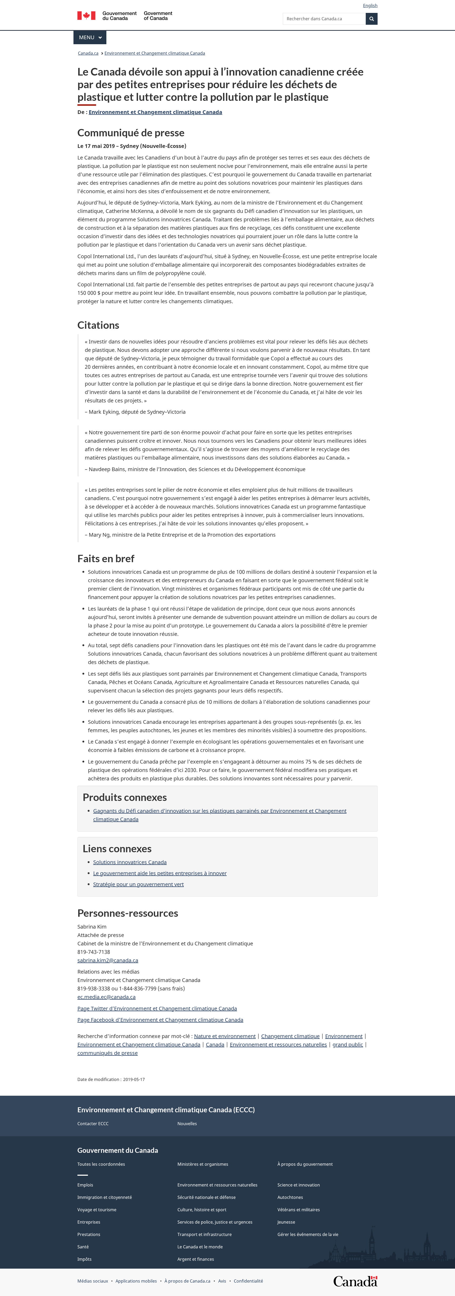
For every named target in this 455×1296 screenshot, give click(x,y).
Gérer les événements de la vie (308, 1234)
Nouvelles (187, 1123)
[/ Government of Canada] (124, 16)
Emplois (85, 1185)
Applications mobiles (136, 1281)
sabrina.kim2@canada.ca (107, 960)
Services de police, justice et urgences (215, 1222)
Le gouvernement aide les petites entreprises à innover (160, 873)
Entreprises (88, 1222)
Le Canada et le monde (200, 1247)
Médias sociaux (92, 1281)
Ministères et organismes (202, 1164)
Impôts (84, 1259)
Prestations (88, 1234)
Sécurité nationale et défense (206, 1197)
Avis (222, 1281)
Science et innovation (299, 1185)
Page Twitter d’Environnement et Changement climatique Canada (157, 1008)
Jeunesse (286, 1222)
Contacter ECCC (92, 1123)
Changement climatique (290, 1036)
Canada (215, 1044)
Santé (83, 1247)
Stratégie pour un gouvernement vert (138, 884)
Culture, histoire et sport (201, 1210)
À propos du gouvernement (305, 1164)
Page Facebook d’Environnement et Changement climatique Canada (160, 1019)
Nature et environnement (225, 1036)
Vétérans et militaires (299, 1210)
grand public (348, 1044)
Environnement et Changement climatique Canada (155, 53)
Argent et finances (195, 1259)
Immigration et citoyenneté (104, 1197)
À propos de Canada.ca (187, 1281)
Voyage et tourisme (96, 1210)
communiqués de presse (107, 1052)
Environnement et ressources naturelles (278, 1044)
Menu (92, 37)
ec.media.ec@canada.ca (106, 996)
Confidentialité (248, 1281)
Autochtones (290, 1197)
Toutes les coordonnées (101, 1164)
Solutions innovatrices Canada (130, 862)
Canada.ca (88, 53)
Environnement (344, 1036)
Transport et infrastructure (204, 1234)
